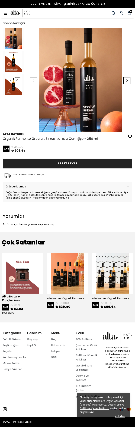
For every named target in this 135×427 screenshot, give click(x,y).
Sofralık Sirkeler (12, 339)
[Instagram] (5, 409)
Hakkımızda (58, 345)
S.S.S (54, 357)
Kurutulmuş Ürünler (14, 357)
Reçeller (7, 351)
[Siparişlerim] (121, 13)
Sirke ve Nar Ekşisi (14, 23)
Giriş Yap (32, 339)
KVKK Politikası (84, 339)
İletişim (55, 351)
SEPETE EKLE (67, 163)
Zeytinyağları (10, 345)
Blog (53, 339)
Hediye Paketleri (12, 369)
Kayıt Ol (31, 345)
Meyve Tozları (11, 363)
